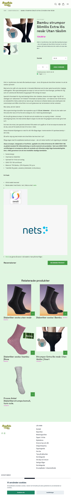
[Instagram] (4, 433)
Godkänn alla (21, 492)
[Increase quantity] (47, 67)
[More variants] (33, 313)
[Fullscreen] (31, 22)
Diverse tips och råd (42, 443)
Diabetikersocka (13, 10)
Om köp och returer (42, 460)
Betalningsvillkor (41, 434)
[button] (31, 31)
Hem (5, 10)
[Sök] (55, 4)
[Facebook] (2, 433)
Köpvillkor (39, 432)
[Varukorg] (63, 4)
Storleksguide (40, 457)
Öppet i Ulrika (40, 437)
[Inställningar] (59, 4)
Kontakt (38, 429)
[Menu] (67, 4)
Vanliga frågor (40, 462)
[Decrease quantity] (39, 67)
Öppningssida (40, 448)
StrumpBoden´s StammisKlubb (46, 468)
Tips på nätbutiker (42, 454)
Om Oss (38, 451)
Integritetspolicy (41, 446)
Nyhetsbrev (39, 440)
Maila (7, 257)
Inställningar (50, 492)
